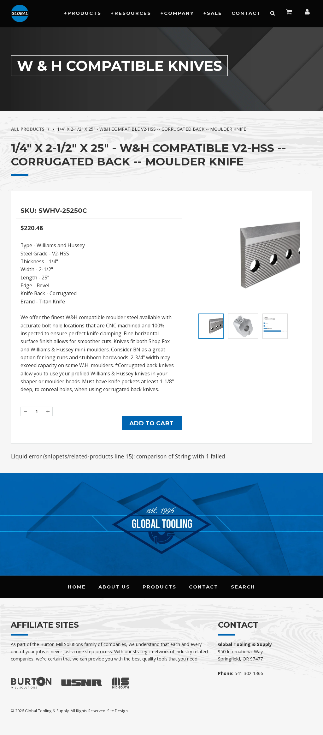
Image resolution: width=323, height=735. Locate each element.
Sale (214, 13)
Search (243, 587)
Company (179, 13)
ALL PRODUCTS (27, 129)
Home (77, 587)
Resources (133, 13)
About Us (114, 587)
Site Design (117, 710)
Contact (246, 13)
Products (84, 13)
